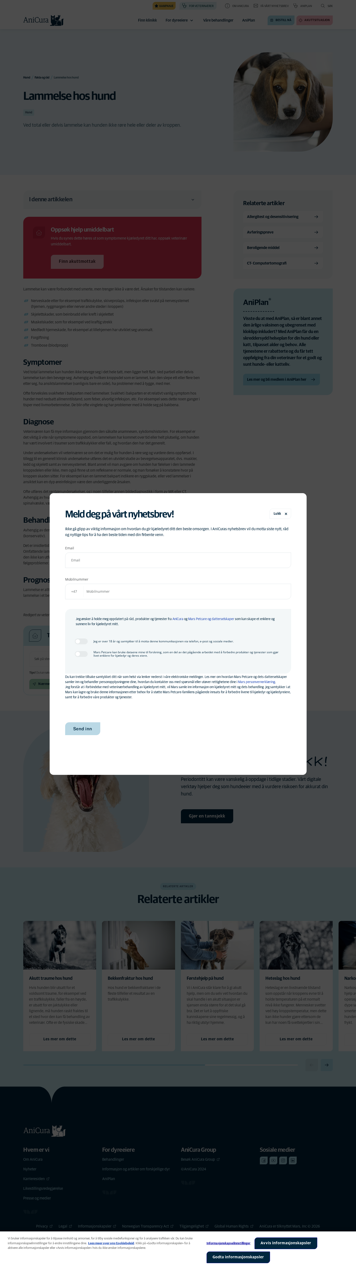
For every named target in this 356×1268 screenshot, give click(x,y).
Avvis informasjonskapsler (286, 1243)
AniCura (177, 619)
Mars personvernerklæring (256, 682)
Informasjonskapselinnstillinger (229, 1243)
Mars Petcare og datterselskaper (211, 619)
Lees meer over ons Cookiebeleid (111, 1243)
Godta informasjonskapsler (238, 1257)
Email (69, 548)
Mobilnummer (76, 579)
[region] (178, 1249)
